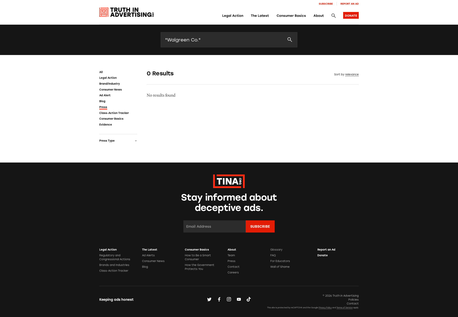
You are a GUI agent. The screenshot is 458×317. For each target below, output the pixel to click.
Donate (322, 255)
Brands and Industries (114, 265)
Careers (233, 272)
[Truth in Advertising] (126, 12)
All (101, 72)
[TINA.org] (229, 180)
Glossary (276, 249)
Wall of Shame (280, 266)
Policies (353, 299)
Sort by (339, 74)
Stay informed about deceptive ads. (229, 202)
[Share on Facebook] (219, 299)
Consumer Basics (291, 16)
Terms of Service (345, 307)
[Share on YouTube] (239, 299)
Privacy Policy (325, 307)
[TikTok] (249, 299)
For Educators (280, 261)
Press (103, 107)
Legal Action (232, 16)
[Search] (333, 16)
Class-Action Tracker (114, 113)
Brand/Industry (109, 83)
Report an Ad (349, 3)
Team (231, 255)
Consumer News (110, 89)
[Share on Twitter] (209, 299)
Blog (102, 101)
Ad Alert (105, 95)
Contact (234, 266)
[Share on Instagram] (229, 299)
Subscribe (326, 3)
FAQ (273, 255)
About (318, 16)
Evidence (105, 124)
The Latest (260, 16)
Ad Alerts (148, 255)
